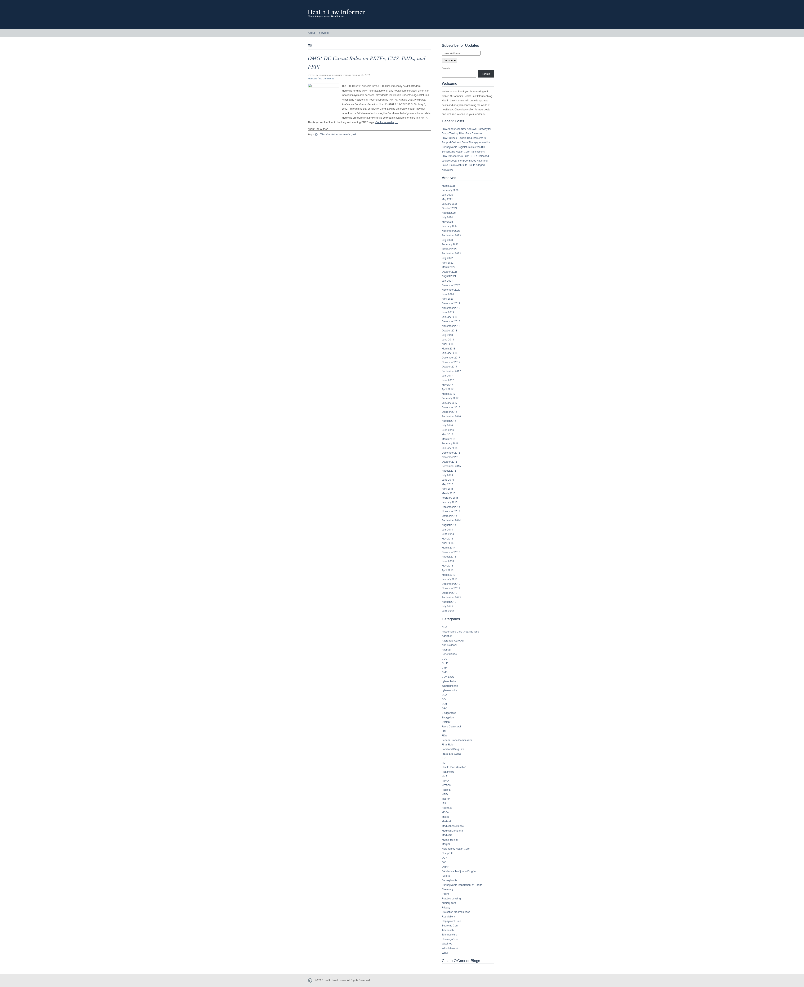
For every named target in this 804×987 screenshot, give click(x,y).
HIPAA (445, 780)
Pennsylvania (449, 880)
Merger (446, 844)
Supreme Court (450, 925)
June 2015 (448, 479)
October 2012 (449, 592)
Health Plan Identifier (454, 767)
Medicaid (312, 78)
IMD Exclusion (329, 134)
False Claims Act (451, 726)
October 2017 (449, 366)
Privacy (446, 907)
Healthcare (448, 771)
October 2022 (449, 249)
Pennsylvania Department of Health (462, 884)
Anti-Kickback (449, 645)
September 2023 (451, 235)
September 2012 (451, 597)
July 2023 (447, 240)
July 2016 (447, 425)
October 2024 (449, 208)
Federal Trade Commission (457, 740)
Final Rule (448, 744)
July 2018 (447, 334)
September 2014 (451, 520)
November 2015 (451, 457)
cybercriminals (450, 685)
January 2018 (449, 352)
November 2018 (451, 325)
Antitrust (446, 649)
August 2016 (449, 420)
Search (446, 68)
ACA (444, 627)
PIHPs (445, 893)
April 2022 (448, 262)
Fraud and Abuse (451, 753)
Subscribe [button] (449, 60)
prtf (354, 134)
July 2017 (447, 375)
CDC (444, 658)
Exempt (446, 721)
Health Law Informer (336, 11)
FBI (444, 731)
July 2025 (447, 194)
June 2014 (448, 534)
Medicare (447, 835)
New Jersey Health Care (456, 848)
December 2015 (451, 452)
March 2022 (448, 267)
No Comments (326, 78)
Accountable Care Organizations (460, 631)
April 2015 (448, 488)
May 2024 (447, 221)
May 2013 (447, 565)
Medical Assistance (453, 826)
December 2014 (451, 506)
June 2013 (448, 561)
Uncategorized (450, 939)
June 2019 (448, 312)
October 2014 (449, 515)
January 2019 (449, 316)
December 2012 (451, 583)
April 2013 (448, 570)
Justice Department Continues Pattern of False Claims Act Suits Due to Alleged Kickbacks (465, 165)
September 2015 (451, 466)
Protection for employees (456, 911)
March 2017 (448, 393)
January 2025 (449, 203)
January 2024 (449, 226)
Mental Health (450, 839)
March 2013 (448, 574)
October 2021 (449, 271)
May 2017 (447, 384)
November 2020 (451, 289)
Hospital (446, 789)
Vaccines (447, 943)
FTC (444, 758)
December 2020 (451, 285)
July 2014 (447, 529)
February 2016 (450, 443)
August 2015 (449, 470)
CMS (444, 672)
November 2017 (451, 362)
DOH (444, 699)
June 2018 (448, 339)
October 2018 (449, 330)
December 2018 (451, 321)
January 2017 (449, 402)
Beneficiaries (449, 654)
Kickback (447, 808)
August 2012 (449, 601)
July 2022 (447, 258)
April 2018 (448, 343)
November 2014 (451, 511)
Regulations (449, 916)
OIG (444, 862)
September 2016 (451, 416)
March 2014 (448, 547)
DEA (444, 694)
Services (324, 32)
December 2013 (451, 552)
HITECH (446, 785)
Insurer (446, 798)
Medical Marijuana (452, 830)
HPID (445, 794)
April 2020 (448, 298)
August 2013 (449, 556)
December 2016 (451, 407)
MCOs (445, 812)
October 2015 (449, 461)
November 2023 (451, 230)
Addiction (447, 636)
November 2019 (451, 307)
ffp (316, 134)
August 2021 (449, 276)
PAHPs (446, 875)
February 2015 (450, 497)
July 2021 (447, 280)
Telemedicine (449, 934)
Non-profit (447, 853)
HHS (444, 776)
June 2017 (448, 380)
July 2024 (447, 217)
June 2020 (448, 294)
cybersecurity (449, 690)
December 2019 (451, 303)
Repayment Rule (451, 921)
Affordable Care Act (453, 640)
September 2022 (451, 253)
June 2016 (448, 430)
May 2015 (447, 484)
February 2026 (450, 190)
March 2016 (448, 439)
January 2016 (449, 448)
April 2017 (448, 389)
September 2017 (451, 371)
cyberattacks (449, 681)
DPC (444, 708)
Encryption (448, 717)
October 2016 (449, 411)
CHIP (445, 663)
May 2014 (447, 538)
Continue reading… (386, 122)
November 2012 (451, 588)
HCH (444, 762)
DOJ (444, 703)
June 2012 (448, 610)
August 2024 (449, 212)
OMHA (445, 866)
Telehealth (448, 930)
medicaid (344, 134)
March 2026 (448, 185)
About (311, 32)
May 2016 (447, 434)
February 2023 (450, 244)
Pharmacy (447, 889)
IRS (444, 803)
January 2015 (449, 502)
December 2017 (451, 357)
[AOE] (311, 980)
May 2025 (447, 199)
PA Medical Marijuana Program (459, 871)
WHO (445, 952)
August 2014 (449, 524)
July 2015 (447, 475)
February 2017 (450, 398)
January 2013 (449, 579)
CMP (444, 667)
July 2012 (447, 606)
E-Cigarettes (449, 712)
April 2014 (448, 543)
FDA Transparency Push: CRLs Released (465, 156)
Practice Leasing (451, 898)
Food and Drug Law (453, 749)
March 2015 (448, 493)
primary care (449, 902)
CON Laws (448, 676)
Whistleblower (450, 948)
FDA (444, 735)
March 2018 (448, 348)
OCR (444, 857)
